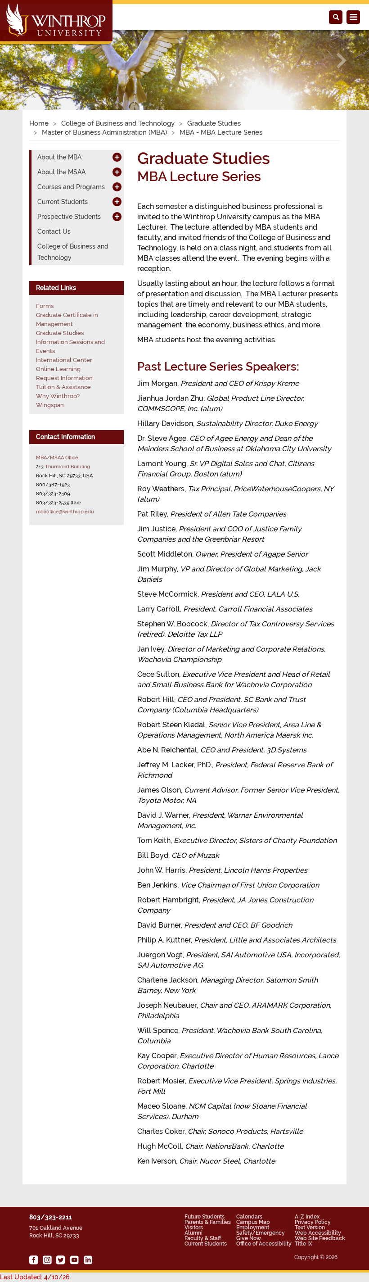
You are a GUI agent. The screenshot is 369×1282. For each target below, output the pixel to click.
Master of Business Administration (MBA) (104, 132)
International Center (64, 360)
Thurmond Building (67, 466)
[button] (27, 60)
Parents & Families (207, 1222)
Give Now (248, 1238)
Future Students (204, 1217)
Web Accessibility (318, 1233)
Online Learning (58, 369)
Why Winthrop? (58, 396)
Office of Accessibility (264, 1244)
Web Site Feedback (320, 1238)
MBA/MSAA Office (57, 457)
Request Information (64, 378)
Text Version (310, 1227)
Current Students (205, 1244)
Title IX (303, 1244)
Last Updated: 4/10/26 (34, 1277)
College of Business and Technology (118, 123)
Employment (252, 1227)
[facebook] (33, 1259)
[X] (60, 1259)
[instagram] (47, 1259)
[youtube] (74, 1259)
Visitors (193, 1227)
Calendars (249, 1217)
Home (39, 123)
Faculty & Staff (202, 1238)
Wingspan (50, 405)
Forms (45, 306)
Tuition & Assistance (63, 387)
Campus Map (253, 1222)
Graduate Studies (214, 123)
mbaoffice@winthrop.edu (65, 511)
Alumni (193, 1233)
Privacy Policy (313, 1222)
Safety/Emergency (260, 1233)
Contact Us (54, 231)
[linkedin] (87, 1259)
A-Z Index (307, 1217)
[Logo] (57, 23)
